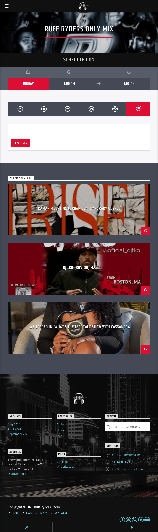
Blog (29, 513)
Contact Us (68, 466)
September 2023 (18, 434)
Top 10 (43, 513)
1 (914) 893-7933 (122, 462)
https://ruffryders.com (126, 455)
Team (15, 513)
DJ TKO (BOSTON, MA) (80, 267)
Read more (20, 142)
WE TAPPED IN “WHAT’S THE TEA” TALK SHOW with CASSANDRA (80, 327)
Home (64, 462)
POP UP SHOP (65, 436)
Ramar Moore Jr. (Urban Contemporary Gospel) (80, 208)
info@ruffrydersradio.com (128, 469)
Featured (62, 424)
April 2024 (14, 429)
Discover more (17, 474)
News (60, 430)
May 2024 (14, 424)
